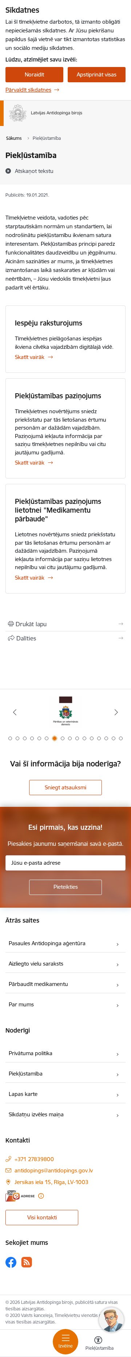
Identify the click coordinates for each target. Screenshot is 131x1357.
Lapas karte (23, 1093)
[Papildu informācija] (41, 1196)
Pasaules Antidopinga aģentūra (47, 943)
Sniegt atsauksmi (65, 787)
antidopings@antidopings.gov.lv (54, 1170)
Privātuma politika (30, 1053)
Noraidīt (34, 74)
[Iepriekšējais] (15, 712)
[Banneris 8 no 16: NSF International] (65, 712)
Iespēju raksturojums (48, 323)
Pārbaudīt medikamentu (38, 984)
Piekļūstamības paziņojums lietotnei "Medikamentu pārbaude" (58, 510)
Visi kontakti (42, 1217)
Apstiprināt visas (96, 74)
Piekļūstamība (26, 1073)
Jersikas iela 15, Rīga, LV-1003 (51, 1182)
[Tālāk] (116, 712)
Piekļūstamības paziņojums (58, 395)
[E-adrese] (20, 1196)
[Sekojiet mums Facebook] (10, 1262)
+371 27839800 (34, 1159)
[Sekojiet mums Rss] (26, 1262)
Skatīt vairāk (29, 357)
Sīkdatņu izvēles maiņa (36, 1114)
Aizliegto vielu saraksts (36, 963)
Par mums (21, 1004)
